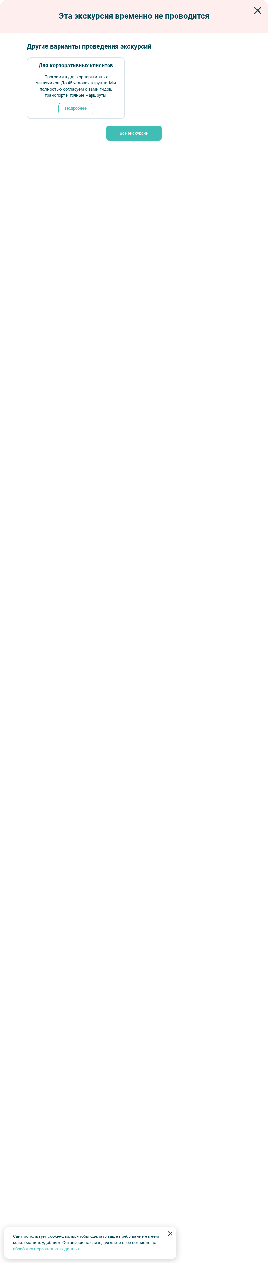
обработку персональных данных (46, 1248)
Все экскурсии (134, 133)
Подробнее (76, 108)
